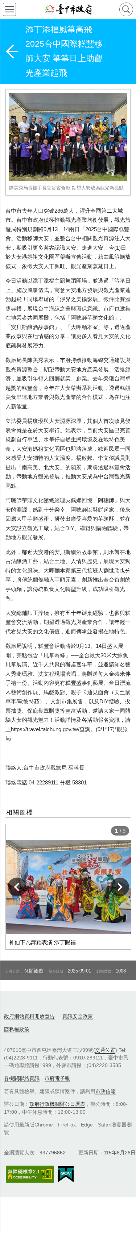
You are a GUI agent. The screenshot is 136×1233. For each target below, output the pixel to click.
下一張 (119, 887)
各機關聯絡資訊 (22, 1078)
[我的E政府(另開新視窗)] (66, 1174)
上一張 (17, 887)
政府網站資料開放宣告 (29, 1016)
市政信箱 (105, 1091)
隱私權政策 (16, 1029)
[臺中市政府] (68, 9)
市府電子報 (57, 1078)
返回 (11, 51)
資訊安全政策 (77, 1016)
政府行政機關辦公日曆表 (57, 1104)
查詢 (126, 9)
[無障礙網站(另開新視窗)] (30, 1174)
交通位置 (105, 1050)
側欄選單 (9, 9)
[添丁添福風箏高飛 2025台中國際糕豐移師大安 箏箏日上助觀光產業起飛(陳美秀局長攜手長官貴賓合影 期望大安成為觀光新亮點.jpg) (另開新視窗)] (68, 137)
